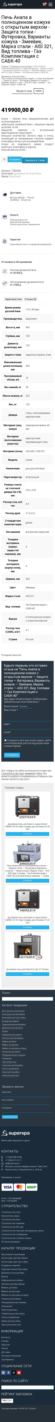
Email (7, 732)
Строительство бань (10, 1219)
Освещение (6, 1058)
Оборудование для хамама (13, 1055)
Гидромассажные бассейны (14, 1024)
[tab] (13, 299)
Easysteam (15, 176)
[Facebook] (9, 1373)
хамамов (30, 773)
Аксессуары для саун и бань (14, 1017)
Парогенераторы (9, 1062)
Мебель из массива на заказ (14, 1048)
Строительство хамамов (12, 1223)
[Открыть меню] (50, 4)
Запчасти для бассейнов (12, 1038)
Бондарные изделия (10, 1021)
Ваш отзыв (11, 709)
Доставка (5, 1352)
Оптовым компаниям (11, 1356)
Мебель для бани (9, 1041)
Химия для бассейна (10, 1072)
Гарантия (5, 1345)
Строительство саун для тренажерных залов (22, 1230)
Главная (4, 66)
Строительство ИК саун (12, 1227)
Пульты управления (10, 1069)
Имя (7, 724)
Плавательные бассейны (12, 1065)
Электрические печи (10, 1075)
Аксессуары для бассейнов (13, 1014)
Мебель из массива (10, 1045)
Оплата (4, 1348)
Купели (5, 1031)
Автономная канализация (13, 1011)
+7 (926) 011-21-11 (13, 1160)
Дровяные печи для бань (21, 66)
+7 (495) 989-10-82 (13, 1157)
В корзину (14, 159)
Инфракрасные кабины (12, 1035)
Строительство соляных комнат (16, 1238)
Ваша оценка (11, 706)
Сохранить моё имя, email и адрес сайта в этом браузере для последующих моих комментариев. (27, 743)
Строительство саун (10, 1212)
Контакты (5, 1337)
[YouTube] (19, 1373)
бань (39, 773)
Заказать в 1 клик (35, 160)
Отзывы (5, 1341)
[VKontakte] (3, 1373)
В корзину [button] (27, 834)
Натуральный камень (11, 1052)
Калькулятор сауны (10, 1216)
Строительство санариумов (14, 1234)
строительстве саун (12, 773)
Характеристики (13, 299)
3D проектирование (10, 1242)
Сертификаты (7, 1359)
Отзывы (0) (30, 299)
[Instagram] (14, 1373)
